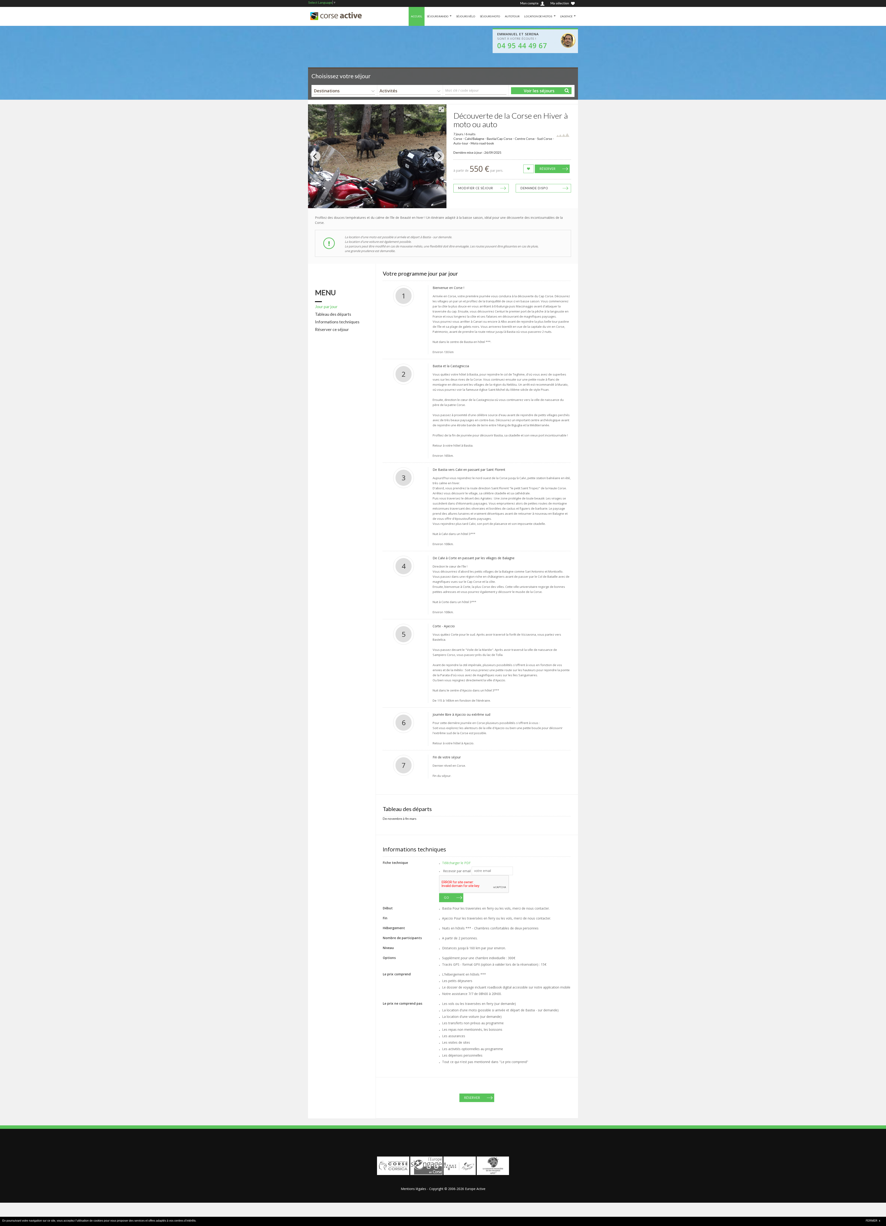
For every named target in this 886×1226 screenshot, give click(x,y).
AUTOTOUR (512, 16)
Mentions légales (413, 1189)
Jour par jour (326, 306)
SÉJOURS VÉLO (465, 16)
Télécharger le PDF (456, 863)
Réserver (548, 169)
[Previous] (315, 156)
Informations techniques (337, 321)
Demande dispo (534, 188)
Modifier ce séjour (475, 188)
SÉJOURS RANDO (438, 16)
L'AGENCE (566, 16)
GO (446, 897)
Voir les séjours (539, 90)
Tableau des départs (333, 314)
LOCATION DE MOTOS (538, 16)
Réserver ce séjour (332, 329)
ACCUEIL (416, 16)
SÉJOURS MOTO (490, 16)
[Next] (439, 156)
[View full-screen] (441, 109)
